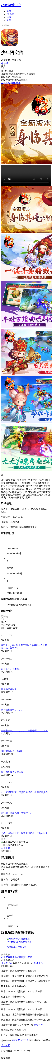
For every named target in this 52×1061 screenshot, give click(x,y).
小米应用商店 (7, 957)
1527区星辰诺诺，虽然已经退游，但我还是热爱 (24, 792)
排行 (9, 17)
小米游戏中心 (11, 5)
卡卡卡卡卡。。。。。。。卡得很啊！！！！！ (24, 730)
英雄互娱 (27, 957)
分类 (9, 20)
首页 (9, 11)
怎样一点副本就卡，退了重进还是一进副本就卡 (24, 833)
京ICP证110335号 (20, 1040)
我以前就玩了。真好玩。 (13, 751)
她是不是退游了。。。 (12, 689)
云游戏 (10, 14)
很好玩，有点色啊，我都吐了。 (16, 813)
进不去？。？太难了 (11, 669)
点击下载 (5, 848)
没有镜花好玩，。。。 (12, 709)
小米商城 (18, 957)
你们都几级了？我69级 (12, 772)
